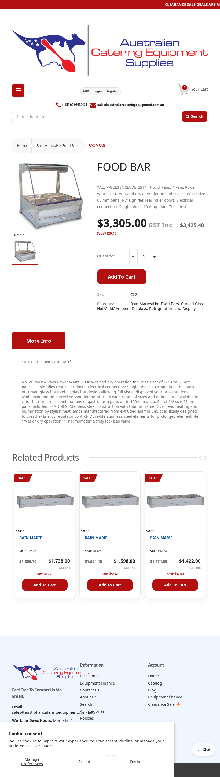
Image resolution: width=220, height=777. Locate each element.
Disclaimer (89, 675)
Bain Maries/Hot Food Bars (57, 145)
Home (22, 145)
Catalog (155, 683)
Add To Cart (122, 276)
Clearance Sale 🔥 (164, 704)
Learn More (42, 745)
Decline (137, 761)
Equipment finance (165, 697)
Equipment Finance (97, 683)
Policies (87, 718)
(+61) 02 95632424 (74, 105)
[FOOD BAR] (50, 198)
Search (86, 704)
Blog (152, 690)
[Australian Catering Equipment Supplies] (110, 48)
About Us (88, 697)
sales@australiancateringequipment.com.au (130, 105)
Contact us (89, 690)
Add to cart (45, 584)
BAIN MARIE (30, 537)
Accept (84, 761)
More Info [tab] (38, 340)
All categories (92, 711)
